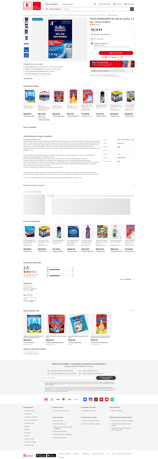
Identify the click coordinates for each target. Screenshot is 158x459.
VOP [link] (108, 453)
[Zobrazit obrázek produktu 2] (26, 26)
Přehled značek (30, 445)
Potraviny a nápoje (31, 442)
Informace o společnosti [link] (65, 453)
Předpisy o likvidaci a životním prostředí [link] (121, 453)
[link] (67, 4)
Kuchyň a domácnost (31, 420)
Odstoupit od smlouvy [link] (60, 431)
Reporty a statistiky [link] (117, 410)
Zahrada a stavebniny (31, 417)
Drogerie (28, 432)
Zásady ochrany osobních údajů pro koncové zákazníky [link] (121, 429)
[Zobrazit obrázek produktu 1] (26, 20)
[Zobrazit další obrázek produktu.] (26, 60)
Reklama (25, 105)
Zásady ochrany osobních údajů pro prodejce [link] (121, 424)
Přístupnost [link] (62, 457)
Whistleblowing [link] (85, 453)
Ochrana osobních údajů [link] (98, 453)
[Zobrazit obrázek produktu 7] (26, 55)
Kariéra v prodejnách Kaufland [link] (91, 420)
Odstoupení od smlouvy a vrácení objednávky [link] (63, 427)
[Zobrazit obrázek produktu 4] (26, 38)
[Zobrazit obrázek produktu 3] (26, 32)
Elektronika (29, 414)
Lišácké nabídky (30, 410)
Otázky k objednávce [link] (60, 424)
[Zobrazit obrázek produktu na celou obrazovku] (59, 39)
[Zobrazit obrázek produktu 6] (26, 49)
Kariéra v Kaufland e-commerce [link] (91, 424)
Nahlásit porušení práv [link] (60, 437)
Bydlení (28, 426)
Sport (27, 436)
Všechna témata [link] (58, 420)
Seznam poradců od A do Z (61, 410)
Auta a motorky (30, 439)
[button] (60, 267)
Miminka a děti (30, 423)
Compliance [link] (76, 453)
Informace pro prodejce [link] (89, 410)
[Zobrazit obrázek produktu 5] (26, 43)
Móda (27, 429)
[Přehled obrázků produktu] (26, 39)
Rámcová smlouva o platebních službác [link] (122, 420)
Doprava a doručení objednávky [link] (63, 434)
